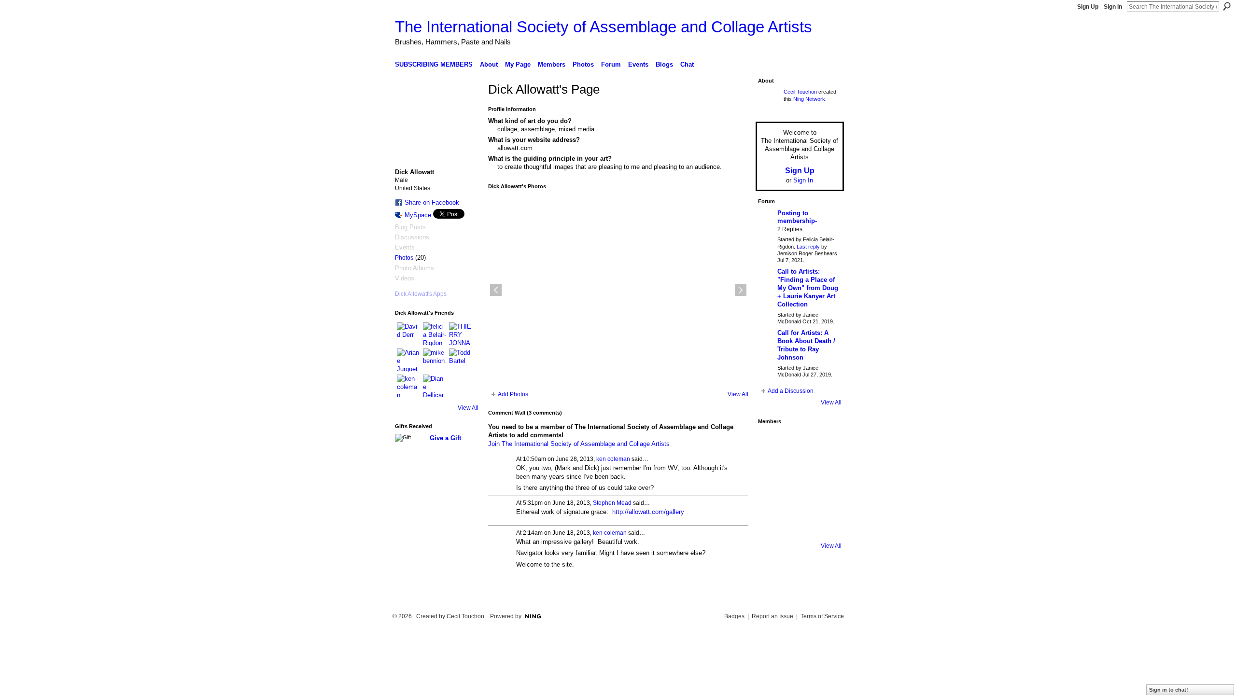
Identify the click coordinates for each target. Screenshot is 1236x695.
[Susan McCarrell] (771, 442)
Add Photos (513, 394)
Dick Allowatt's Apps (421, 294)
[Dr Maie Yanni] (798, 469)
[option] (618, 290)
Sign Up (1087, 6)
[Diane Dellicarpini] (434, 386)
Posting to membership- (797, 217)
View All (468, 407)
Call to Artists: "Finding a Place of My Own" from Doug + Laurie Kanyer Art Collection (807, 288)
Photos (404, 257)
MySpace (418, 215)
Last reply (808, 247)
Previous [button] (496, 290)
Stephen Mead (612, 503)
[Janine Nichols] (825, 469)
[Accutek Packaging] (825, 496)
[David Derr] (408, 334)
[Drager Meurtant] (771, 496)
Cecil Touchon (800, 92)
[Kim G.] (771, 469)
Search (1227, 6)
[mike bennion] (434, 360)
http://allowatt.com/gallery (648, 511)
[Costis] (825, 442)
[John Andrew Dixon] (798, 442)
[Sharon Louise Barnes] (771, 523)
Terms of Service (822, 616)
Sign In (1113, 6)
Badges (734, 616)
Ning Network (809, 99)
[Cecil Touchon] (825, 523)
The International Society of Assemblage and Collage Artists (603, 27)
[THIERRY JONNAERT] (460, 334)
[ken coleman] (408, 386)
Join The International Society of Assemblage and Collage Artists (579, 443)
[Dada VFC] (798, 496)
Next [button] (740, 290)
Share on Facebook (432, 202)
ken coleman (613, 459)
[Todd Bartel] (460, 360)
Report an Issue (772, 616)
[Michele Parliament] (798, 523)
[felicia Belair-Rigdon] (434, 334)
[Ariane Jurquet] (408, 360)
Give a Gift (445, 438)
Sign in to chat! (1168, 690)
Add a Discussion (791, 391)
